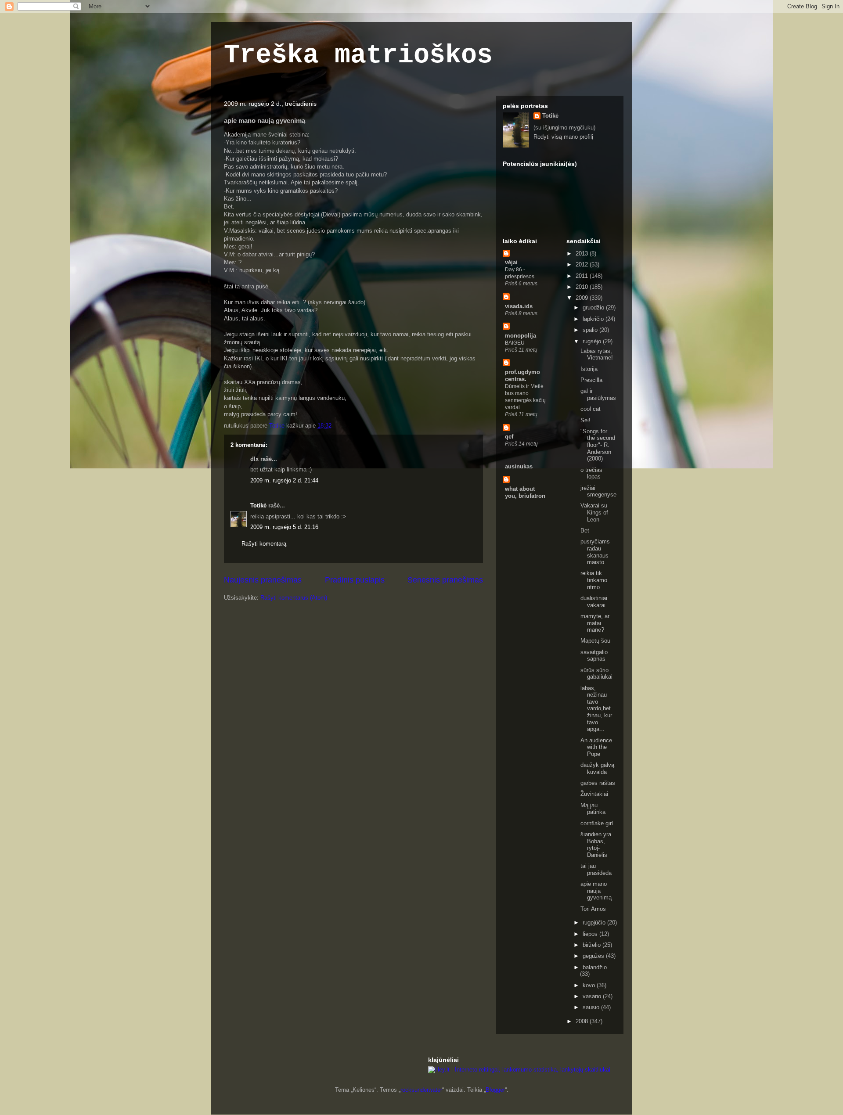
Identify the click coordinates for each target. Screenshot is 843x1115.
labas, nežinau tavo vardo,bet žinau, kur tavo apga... (596, 709)
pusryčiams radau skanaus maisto (595, 551)
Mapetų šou (595, 640)
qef (509, 436)
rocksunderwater (421, 1089)
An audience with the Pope (596, 747)
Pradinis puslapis (355, 579)
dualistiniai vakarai (593, 601)
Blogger (495, 1089)
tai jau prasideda (596, 869)
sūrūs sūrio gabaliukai (596, 673)
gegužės (594, 956)
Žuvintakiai (594, 794)
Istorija (589, 369)
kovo (590, 985)
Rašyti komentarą (263, 543)
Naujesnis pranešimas (263, 579)
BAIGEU (515, 343)
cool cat (590, 409)
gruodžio (594, 307)
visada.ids (519, 306)
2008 (583, 1021)
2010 (583, 287)
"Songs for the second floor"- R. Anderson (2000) (597, 445)
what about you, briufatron (525, 492)
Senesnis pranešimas (445, 579)
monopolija (520, 335)
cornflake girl (596, 823)
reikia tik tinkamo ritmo (593, 580)
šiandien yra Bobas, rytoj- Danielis (595, 844)
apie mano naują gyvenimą (596, 891)
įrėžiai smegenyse (598, 491)
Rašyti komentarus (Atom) (293, 597)
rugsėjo (593, 341)
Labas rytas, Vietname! (596, 354)
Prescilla (591, 380)
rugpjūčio (595, 922)
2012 (583, 264)
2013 (583, 253)
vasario (593, 996)
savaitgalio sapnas (594, 655)
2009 (583, 298)
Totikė (258, 505)
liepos (591, 934)
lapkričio (594, 319)
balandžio (595, 967)
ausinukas (519, 466)
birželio (592, 945)
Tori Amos (593, 909)
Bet (584, 530)
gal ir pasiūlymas (598, 394)
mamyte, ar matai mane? (594, 623)
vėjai (511, 262)
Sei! (585, 420)
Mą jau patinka (592, 809)
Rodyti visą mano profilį (563, 136)
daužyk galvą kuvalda (597, 768)
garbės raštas (597, 783)
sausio (592, 1007)
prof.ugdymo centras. (522, 375)
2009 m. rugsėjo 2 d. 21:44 (284, 480)
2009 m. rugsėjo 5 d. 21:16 (284, 527)
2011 (583, 276)
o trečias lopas (591, 473)
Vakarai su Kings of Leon (594, 512)
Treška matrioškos (358, 55)
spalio (591, 330)
